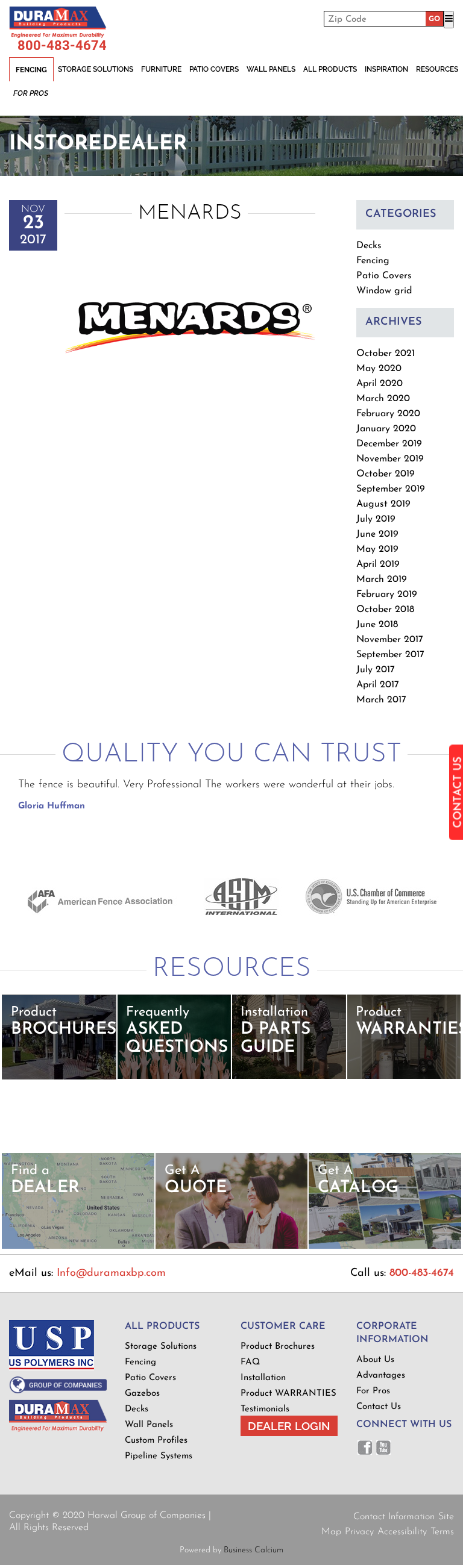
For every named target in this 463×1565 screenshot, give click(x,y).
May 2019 (377, 549)
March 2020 (383, 399)
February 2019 (386, 594)
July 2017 (375, 670)
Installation (263, 1377)
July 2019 (375, 519)
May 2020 (379, 368)
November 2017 (389, 640)
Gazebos (142, 1393)
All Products (330, 69)
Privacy (359, 1532)
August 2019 (383, 504)
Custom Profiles (156, 1440)
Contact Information (394, 1517)
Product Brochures (278, 1346)
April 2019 (378, 564)
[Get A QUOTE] (231, 1246)
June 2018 (377, 624)
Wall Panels (271, 69)
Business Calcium (253, 1550)
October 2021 (385, 353)
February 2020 (388, 414)
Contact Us (378, 1406)
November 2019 (390, 459)
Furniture (161, 69)
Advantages (380, 1375)
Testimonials (265, 1409)
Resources (437, 69)
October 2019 (385, 474)
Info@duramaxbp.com (111, 1273)
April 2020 (379, 384)
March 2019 (381, 579)
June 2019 (377, 534)
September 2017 (390, 655)
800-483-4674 (62, 46)
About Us (375, 1359)
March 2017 (381, 700)
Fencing (31, 70)
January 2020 (386, 429)
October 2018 (385, 609)
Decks (369, 246)
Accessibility (402, 1532)
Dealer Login (289, 1425)
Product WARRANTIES (288, 1393)
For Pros (30, 93)
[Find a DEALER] (78, 1246)
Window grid (384, 291)
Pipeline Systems (158, 1456)
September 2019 (390, 489)
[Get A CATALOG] (385, 1246)
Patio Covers (214, 69)
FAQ (250, 1362)
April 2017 (377, 685)
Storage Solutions (95, 69)
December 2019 (389, 444)
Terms (442, 1532)
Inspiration (386, 69)
